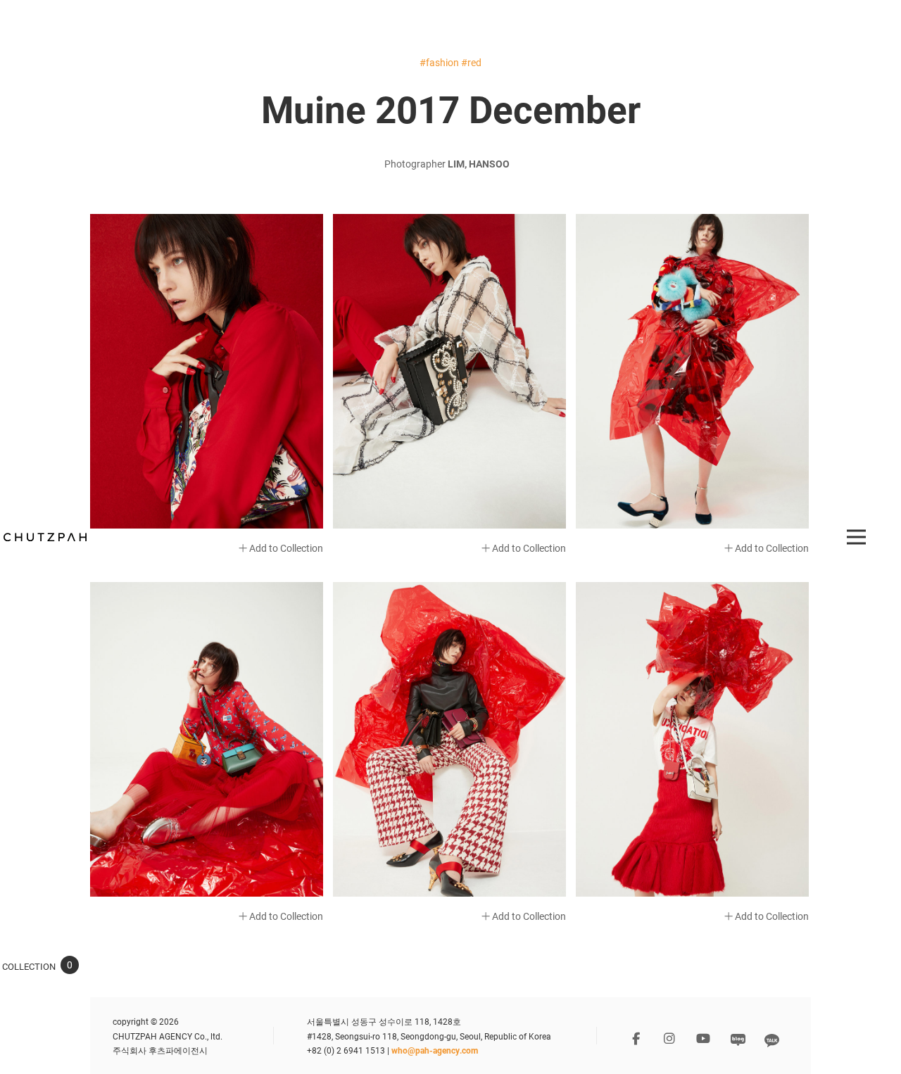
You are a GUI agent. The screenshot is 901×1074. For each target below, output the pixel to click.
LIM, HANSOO (479, 163)
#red (471, 62)
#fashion (439, 62)
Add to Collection (285, 548)
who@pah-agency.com (434, 1050)
